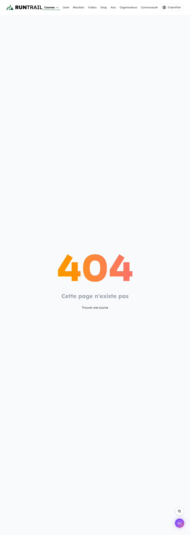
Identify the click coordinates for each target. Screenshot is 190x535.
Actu (113, 7)
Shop (103, 7)
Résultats (78, 7)
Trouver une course (95, 307)
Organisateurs (128, 7)
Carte (66, 7)
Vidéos (92, 7)
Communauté (149, 7)
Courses (49, 7)
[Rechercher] (179, 511)
